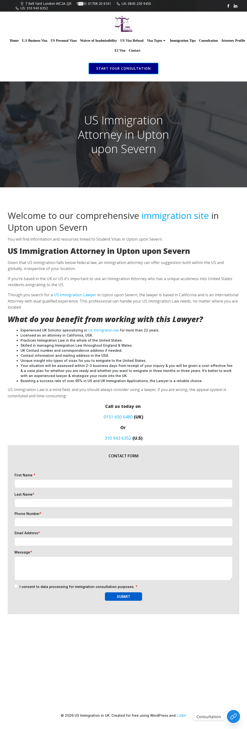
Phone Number (27, 514)
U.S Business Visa (34, 40)
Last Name (24, 494)
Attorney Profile (233, 40)
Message (23, 552)
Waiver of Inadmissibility (98, 40)
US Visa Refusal (132, 40)
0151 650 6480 (118, 417)
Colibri (181, 715)
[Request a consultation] (233, 716)
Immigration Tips (183, 40)
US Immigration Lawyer (75, 294)
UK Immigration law (103, 330)
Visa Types (154, 40)
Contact (134, 50)
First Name (24, 475)
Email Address (27, 533)
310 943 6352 (118, 438)
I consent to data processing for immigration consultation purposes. (78, 587)
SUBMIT (123, 596)
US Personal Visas (64, 40)
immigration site (175, 215)
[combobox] (82, 4)
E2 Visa (120, 50)
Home (14, 40)
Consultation (208, 40)
